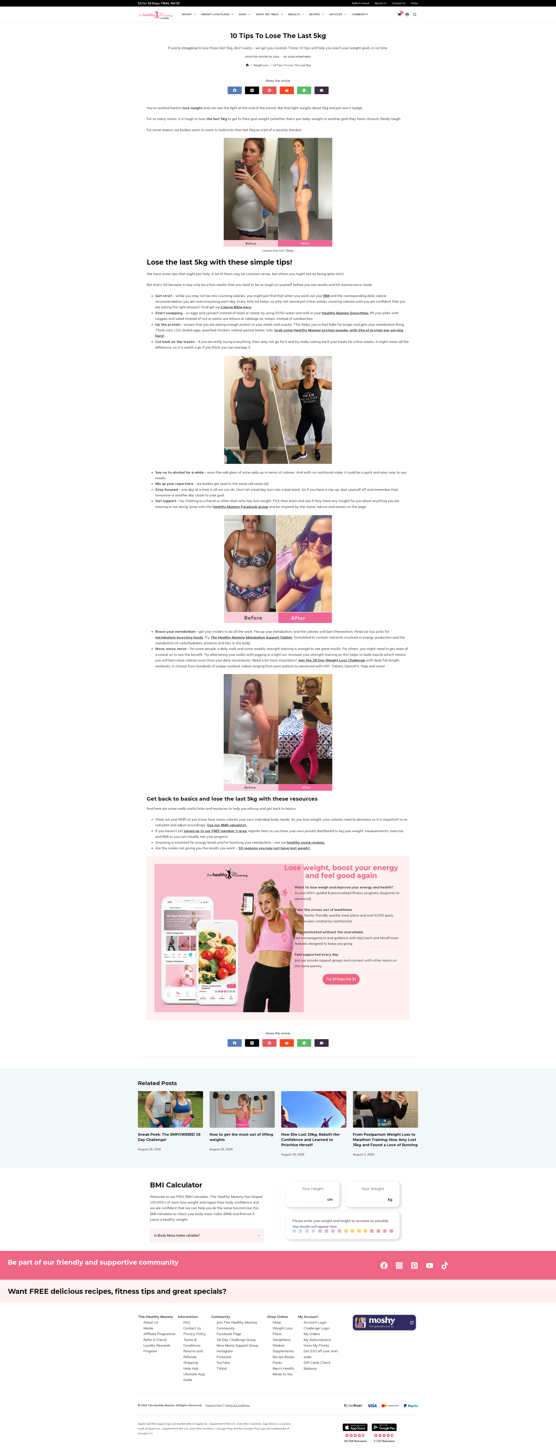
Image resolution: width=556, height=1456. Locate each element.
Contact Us (399, 3)
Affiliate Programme (159, 1334)
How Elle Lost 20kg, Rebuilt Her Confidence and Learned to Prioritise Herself (310, 1139)
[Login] (407, 14)
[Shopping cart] (399, 14)
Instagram (225, 1351)
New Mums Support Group (237, 1345)
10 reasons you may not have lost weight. (274, 848)
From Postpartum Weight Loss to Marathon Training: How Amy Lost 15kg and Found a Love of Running (385, 1139)
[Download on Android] (384, 1427)
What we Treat (267, 14)
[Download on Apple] (355, 1427)
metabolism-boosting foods (179, 637)
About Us (380, 3)
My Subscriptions (317, 1339)
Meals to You (283, 1374)
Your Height (312, 1188)
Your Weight (372, 1188)
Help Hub (190, 1368)
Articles (335, 14)
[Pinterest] (269, 90)
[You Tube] (429, 1265)
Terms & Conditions (237, 1405)
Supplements (283, 1351)
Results (294, 14)
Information (188, 1316)
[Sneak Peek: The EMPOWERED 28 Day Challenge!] (170, 1109)
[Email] (321, 90)
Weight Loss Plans (215, 14)
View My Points (316, 1345)
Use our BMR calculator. (227, 825)
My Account (308, 1316)
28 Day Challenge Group (236, 1339)
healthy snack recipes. (306, 842)
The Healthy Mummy (155, 1316)
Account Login (315, 1322)
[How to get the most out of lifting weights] (242, 1109)
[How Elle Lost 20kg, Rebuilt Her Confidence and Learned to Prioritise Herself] (313, 1109)
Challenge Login (317, 1328)
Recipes (314, 14)
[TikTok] (445, 1265)
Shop (242, 14)
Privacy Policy (194, 1334)
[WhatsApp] (304, 90)
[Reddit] (287, 90)
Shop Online (277, 1316)
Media (148, 1328)
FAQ (186, 1322)
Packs (277, 1362)
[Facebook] (235, 90)
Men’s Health (283, 1368)
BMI (326, 296)
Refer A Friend (360, 3)
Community (360, 14)
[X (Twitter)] (252, 90)
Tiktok (222, 1368)
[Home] (247, 65)
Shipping (190, 1362)
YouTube (223, 1362)
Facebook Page (229, 1334)
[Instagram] (399, 1265)
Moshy (187, 14)
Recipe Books (284, 1357)
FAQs (414, 3)
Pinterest (224, 1357)
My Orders (312, 1334)
